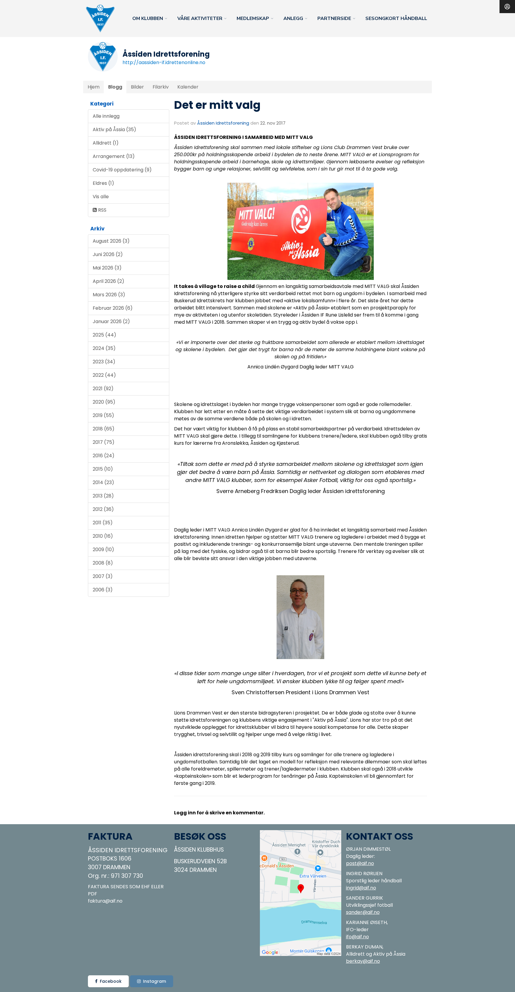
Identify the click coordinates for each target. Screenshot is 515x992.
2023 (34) (104, 361)
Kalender (187, 86)
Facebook (111, 981)
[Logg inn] (507, 6)
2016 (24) (103, 455)
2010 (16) (103, 536)
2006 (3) (103, 589)
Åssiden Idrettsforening (223, 123)
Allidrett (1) (106, 143)
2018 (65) (103, 428)
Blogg (115, 86)
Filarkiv (161, 86)
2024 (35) (104, 348)
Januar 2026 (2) (111, 321)
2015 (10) (103, 469)
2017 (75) (103, 442)
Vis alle (101, 196)
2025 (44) (104, 334)
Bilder (137, 86)
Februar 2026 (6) (113, 308)
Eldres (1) (103, 183)
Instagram (154, 981)
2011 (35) (103, 522)
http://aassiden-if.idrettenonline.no (163, 62)
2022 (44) (104, 375)
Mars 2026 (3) (109, 294)
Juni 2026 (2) (108, 254)
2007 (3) (103, 576)
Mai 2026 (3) (107, 267)
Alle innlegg (106, 116)
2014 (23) (103, 482)
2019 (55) (103, 415)
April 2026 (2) (108, 281)
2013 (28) (103, 495)
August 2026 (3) (111, 241)
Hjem (94, 86)
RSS (101, 210)
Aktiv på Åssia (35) (114, 129)
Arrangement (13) (114, 156)
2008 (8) (103, 562)
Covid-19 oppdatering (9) (122, 169)
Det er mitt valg (217, 105)
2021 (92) (103, 388)
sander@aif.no (363, 912)
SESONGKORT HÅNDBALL (396, 18)
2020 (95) (104, 402)
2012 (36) (103, 509)
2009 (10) (103, 549)
